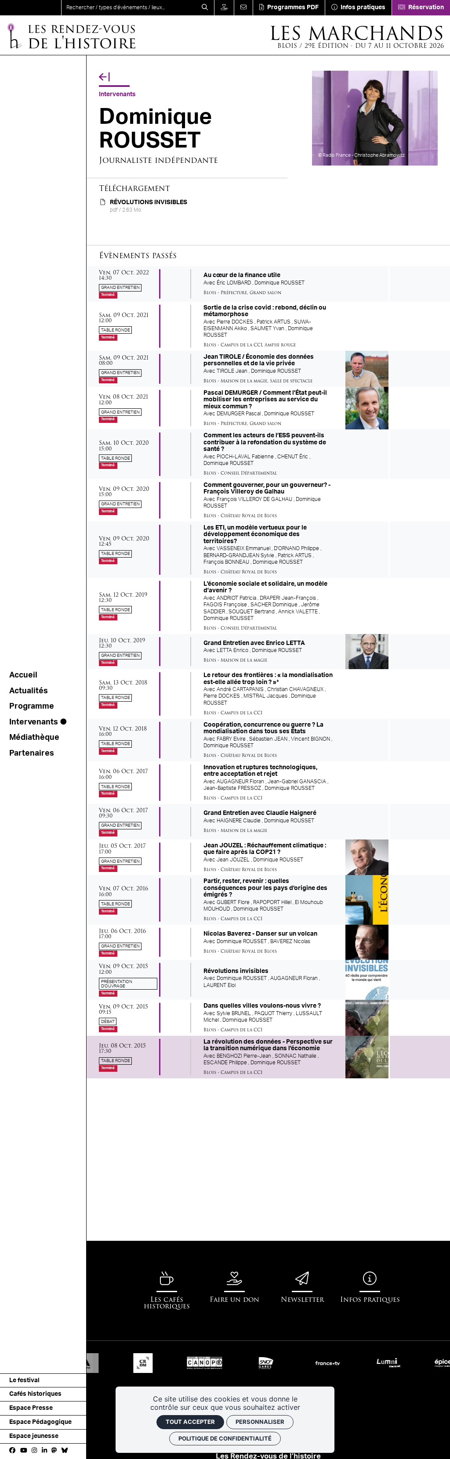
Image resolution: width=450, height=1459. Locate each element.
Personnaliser (260, 1421)
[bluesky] (65, 1451)
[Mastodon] (54, 1451)
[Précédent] (104, 77)
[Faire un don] (224, 7)
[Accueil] (30, 7)
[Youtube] (23, 1451)
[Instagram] (34, 1451)
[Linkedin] (44, 1451)
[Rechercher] (205, 7)
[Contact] (243, 7)
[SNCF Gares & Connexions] (243, 1363)
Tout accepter (190, 1421)
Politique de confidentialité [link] (225, 1438)
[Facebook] (12, 1451)
